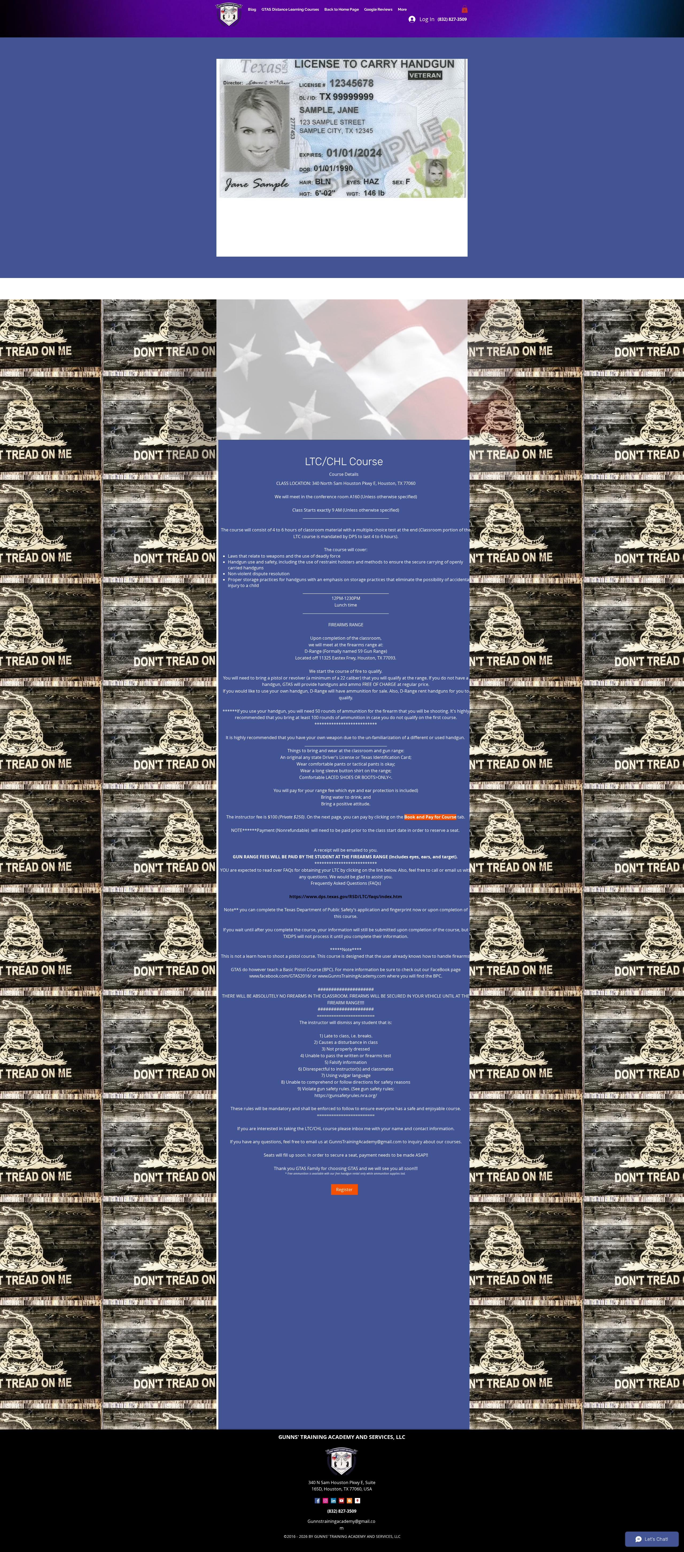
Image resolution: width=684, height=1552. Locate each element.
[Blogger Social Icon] (349, 1500)
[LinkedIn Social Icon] (333, 1500)
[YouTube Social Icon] (341, 1500)
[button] (464, 9)
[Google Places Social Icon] (357, 1500)
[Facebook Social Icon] (317, 1500)
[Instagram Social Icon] (325, 1500)
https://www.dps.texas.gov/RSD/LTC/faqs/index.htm (345, 896)
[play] (508, 304)
